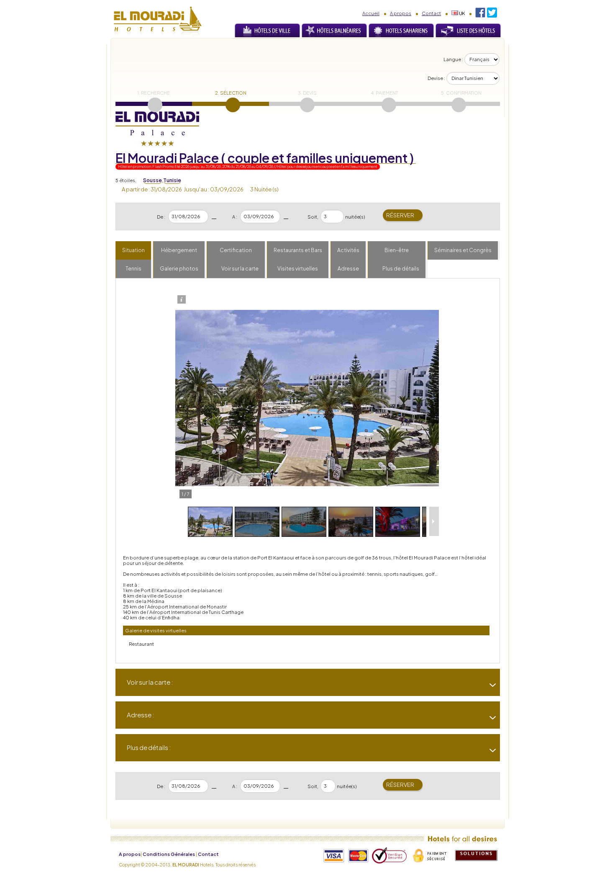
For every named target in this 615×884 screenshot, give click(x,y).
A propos (400, 13)
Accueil (370, 13)
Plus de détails (400, 268)
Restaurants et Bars (298, 250)
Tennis (133, 268)
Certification (236, 250)
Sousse (152, 180)
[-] (489, 718)
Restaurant (141, 644)
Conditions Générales (169, 854)
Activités (348, 250)
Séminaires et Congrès (463, 250)
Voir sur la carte (240, 268)
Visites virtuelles (297, 268)
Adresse (348, 268)
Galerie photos (179, 268)
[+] (489, 685)
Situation (133, 250)
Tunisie (172, 180)
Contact (431, 13)
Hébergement (179, 250)
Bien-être (396, 250)
